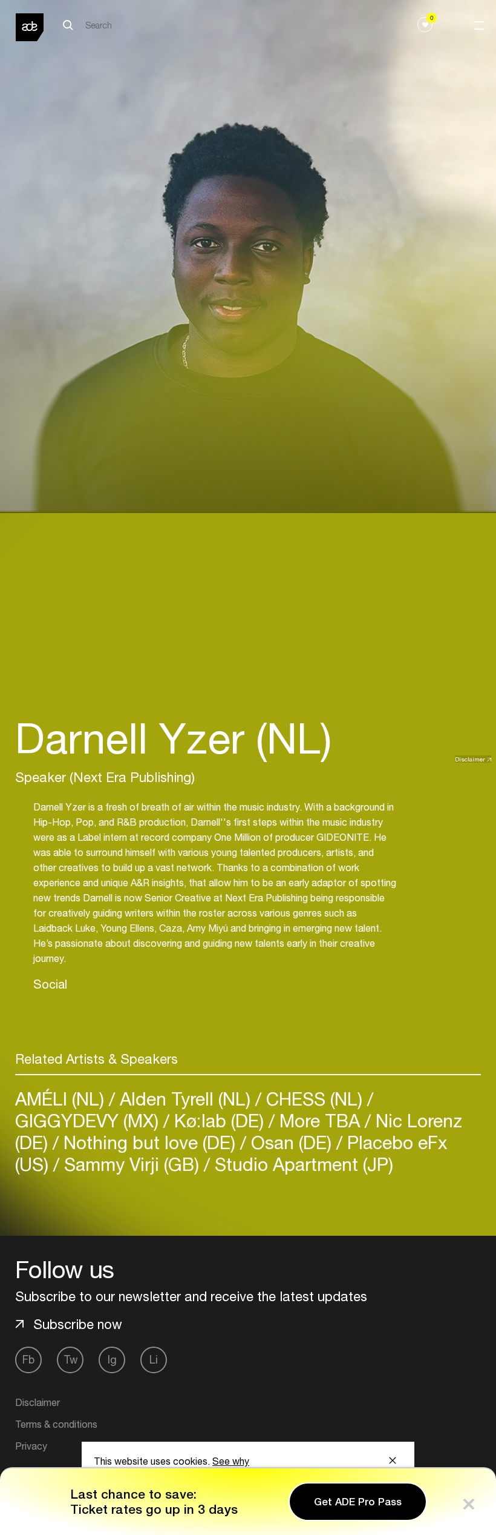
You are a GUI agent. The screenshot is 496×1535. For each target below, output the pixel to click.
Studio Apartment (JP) (301, 1164)
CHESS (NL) (314, 1098)
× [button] (469, 1501)
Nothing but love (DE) (149, 1142)
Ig (112, 1359)
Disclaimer (470, 759)
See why (230, 1461)
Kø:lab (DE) (219, 1120)
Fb (28, 1359)
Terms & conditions (56, 1424)
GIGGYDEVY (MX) (89, 1120)
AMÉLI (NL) (62, 1098)
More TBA (320, 1120)
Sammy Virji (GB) (131, 1164)
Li (153, 1359)
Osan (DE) (291, 1142)
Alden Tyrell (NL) (185, 1098)
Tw (70, 1359)
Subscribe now (77, 1324)
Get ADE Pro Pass (358, 1502)
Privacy (31, 1446)
